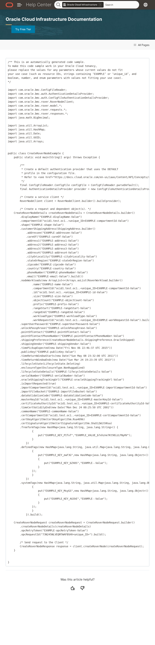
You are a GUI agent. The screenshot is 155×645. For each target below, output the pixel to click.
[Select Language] (145, 4)
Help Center (39, 4)
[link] (83, 5)
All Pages (143, 45)
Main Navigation (19, 4)
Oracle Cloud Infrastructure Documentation (54, 19)
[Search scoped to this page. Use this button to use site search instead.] (100, 4)
